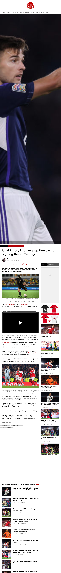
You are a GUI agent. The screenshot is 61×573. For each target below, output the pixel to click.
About (32, 12)
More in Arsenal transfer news (18, 484)
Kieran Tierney (24, 304)
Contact (37, 12)
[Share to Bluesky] (17, 264)
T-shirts (27, 12)
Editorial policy (45, 12)
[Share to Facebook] (14, 264)
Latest (3, 12)
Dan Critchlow (10, 258)
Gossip (16, 12)
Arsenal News (10, 12)
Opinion (22, 12)
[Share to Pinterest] (26, 264)
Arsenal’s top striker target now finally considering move (49, 352)
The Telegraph (32, 353)
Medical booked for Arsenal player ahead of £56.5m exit (25, 520)
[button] (59, 12)
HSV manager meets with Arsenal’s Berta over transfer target (25, 551)
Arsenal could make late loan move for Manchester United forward (25, 489)
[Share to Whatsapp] (20, 264)
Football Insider (6, 342)
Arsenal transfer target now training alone (48, 370)
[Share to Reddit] (23, 264)
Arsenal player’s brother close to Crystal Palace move (24, 530)
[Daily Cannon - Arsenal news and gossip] (30, 5)
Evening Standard (9, 304)
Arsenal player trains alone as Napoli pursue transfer (48, 438)
